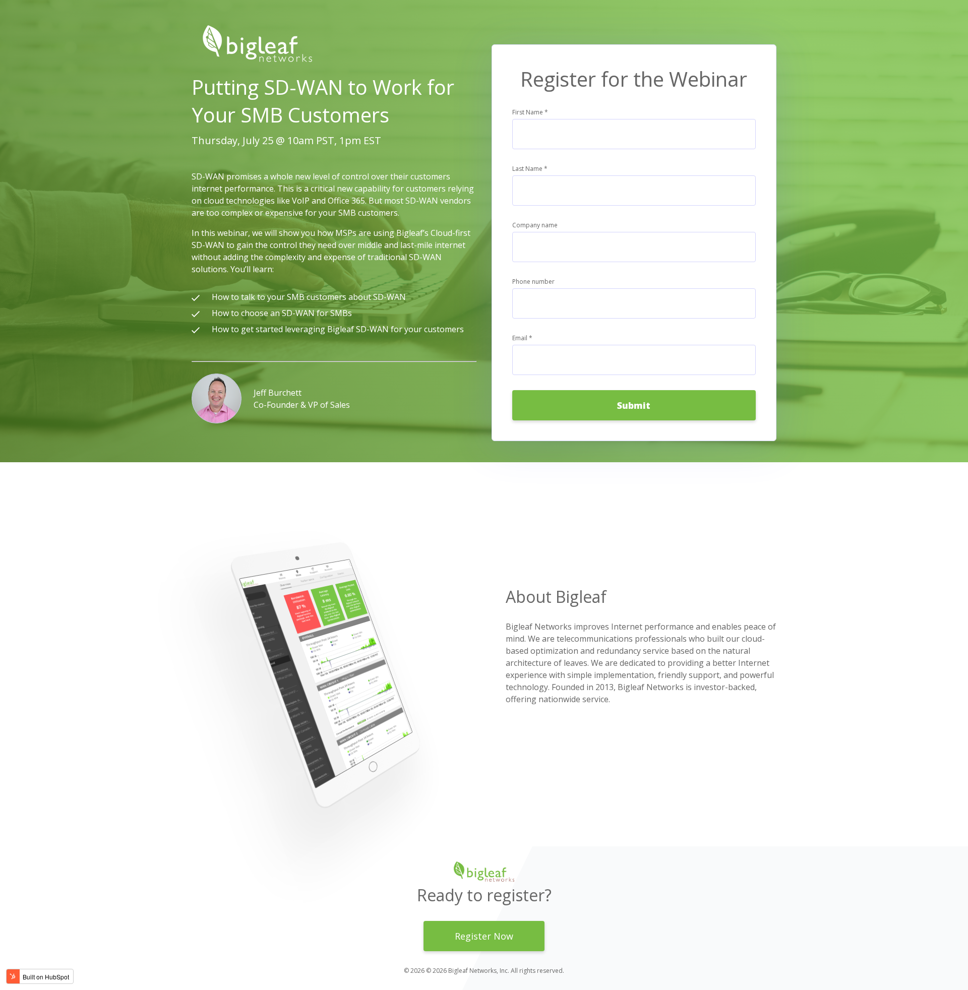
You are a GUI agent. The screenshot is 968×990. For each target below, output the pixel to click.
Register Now (484, 936)
